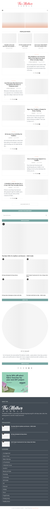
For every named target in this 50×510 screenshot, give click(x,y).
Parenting (5, 474)
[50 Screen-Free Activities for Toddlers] (36, 137)
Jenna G (33, 113)
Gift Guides (5, 480)
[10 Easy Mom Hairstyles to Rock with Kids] (13, 286)
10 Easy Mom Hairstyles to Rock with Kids (11, 295)
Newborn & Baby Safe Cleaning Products (13, 25)
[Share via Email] (39, 73)
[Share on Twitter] (36, 73)
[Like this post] (33, 73)
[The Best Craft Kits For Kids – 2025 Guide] (36, 20)
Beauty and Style (7, 471)
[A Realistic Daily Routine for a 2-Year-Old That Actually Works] (36, 187)
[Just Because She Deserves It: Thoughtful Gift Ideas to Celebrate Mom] (36, 86)
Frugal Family (6, 495)
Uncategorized (6, 453)
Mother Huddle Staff (33, 62)
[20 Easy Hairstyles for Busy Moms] (25, 38)
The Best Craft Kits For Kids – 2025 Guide (36, 25)
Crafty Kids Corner (7, 465)
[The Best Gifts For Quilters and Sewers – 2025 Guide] (9, 38)
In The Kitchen (6, 462)
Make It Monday (7, 459)
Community (6, 477)
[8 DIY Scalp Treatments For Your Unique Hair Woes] (41, 38)
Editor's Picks (6, 456)
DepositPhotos (35, 508)
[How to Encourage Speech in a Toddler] (13, 162)
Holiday (5, 489)
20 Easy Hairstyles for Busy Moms (10, 275)
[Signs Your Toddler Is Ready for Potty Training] (13, 113)
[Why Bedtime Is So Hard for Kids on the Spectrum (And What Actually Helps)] (13, 60)
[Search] (47, 10)
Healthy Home (6, 501)
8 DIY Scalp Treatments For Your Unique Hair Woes (37, 276)
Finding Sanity (6, 498)
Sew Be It (5, 468)
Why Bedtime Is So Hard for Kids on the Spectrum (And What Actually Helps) (36, 58)
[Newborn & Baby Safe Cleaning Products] (13, 20)
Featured (5, 486)
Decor (4, 492)
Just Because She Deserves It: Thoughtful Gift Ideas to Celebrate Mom (13, 84)
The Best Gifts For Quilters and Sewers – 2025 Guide (17, 256)
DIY (4, 483)
